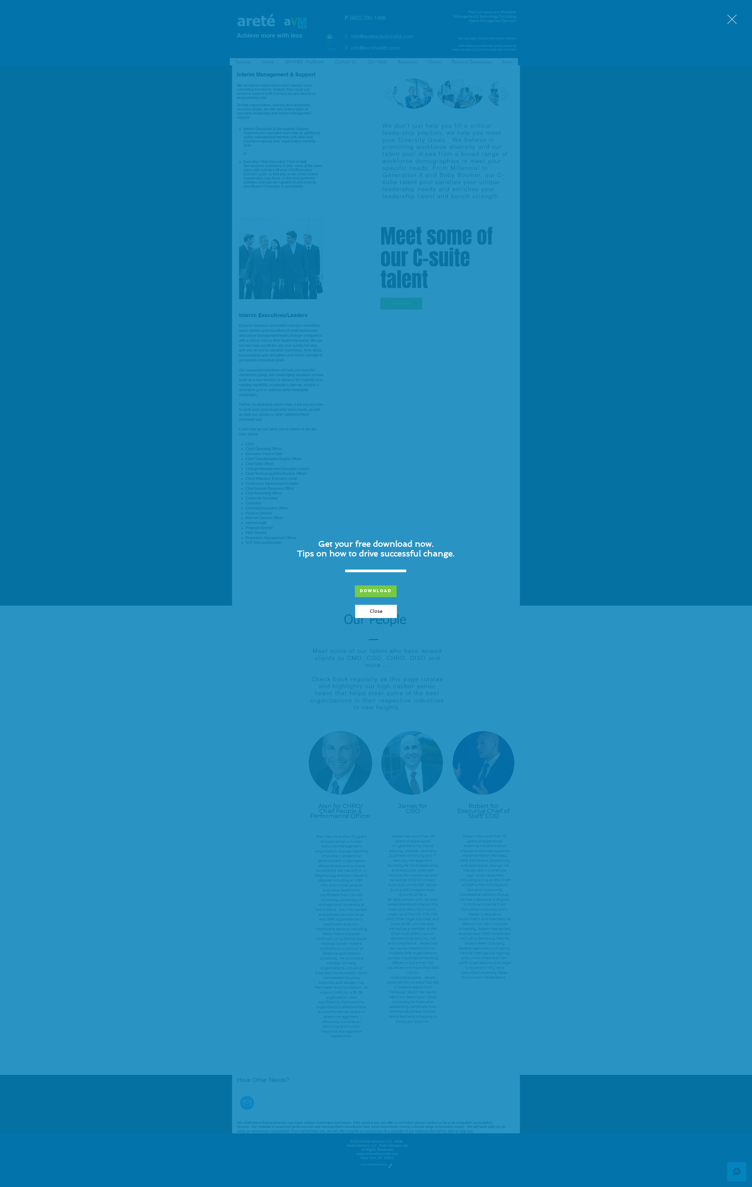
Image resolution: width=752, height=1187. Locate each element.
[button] (732, 19)
